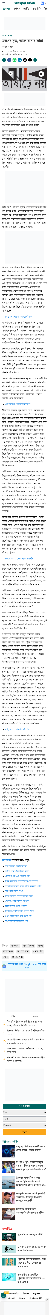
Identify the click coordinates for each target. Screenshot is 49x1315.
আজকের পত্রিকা (13, 1294)
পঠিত (13, 1016)
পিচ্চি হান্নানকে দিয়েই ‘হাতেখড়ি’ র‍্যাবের (21, 881)
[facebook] (9, 60)
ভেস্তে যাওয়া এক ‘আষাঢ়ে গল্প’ (17, 876)
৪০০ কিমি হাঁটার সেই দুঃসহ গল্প (18, 916)
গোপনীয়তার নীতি (35, 1298)
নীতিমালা (22, 1298)
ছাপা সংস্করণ (23, 951)
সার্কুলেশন (36, 1294)
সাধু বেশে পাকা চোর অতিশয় (17, 729)
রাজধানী (15, 946)
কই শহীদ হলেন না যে (14, 891)
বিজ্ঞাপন (26, 1294)
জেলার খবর (17, 957)
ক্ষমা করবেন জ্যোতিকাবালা (16, 866)
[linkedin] (20, 60)
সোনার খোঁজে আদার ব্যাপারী (17, 901)
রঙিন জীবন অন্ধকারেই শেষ (16, 921)
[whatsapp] (14, 60)
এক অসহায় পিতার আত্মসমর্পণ (17, 404)
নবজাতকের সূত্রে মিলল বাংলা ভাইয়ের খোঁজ (23, 886)
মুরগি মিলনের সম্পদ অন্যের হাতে (19, 896)
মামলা (40, 946)
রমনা (5, 957)
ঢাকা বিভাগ (28, 946)
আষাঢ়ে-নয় (8, 951)
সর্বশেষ (35, 1016)
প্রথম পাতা (38, 951)
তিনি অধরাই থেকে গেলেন (16, 906)
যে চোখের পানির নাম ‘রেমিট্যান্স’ (18, 317)
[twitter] (25, 60)
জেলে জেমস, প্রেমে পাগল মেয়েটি (19, 559)
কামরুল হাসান (8, 47)
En (42, 3)
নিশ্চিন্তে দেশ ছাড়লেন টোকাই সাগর (19, 911)
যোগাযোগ (11, 1298)
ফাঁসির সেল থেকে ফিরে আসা (17, 871)
